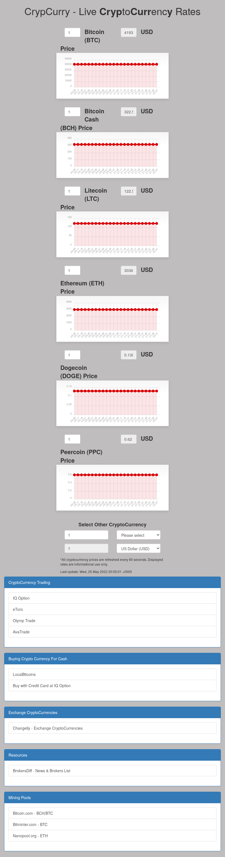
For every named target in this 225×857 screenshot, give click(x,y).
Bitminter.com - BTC (30, 824)
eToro (18, 609)
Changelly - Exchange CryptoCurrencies (48, 728)
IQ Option (21, 598)
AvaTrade (21, 631)
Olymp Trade (24, 620)
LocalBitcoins (24, 674)
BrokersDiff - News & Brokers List (41, 770)
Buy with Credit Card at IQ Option (42, 685)
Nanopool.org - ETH (30, 835)
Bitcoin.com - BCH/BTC (33, 813)
